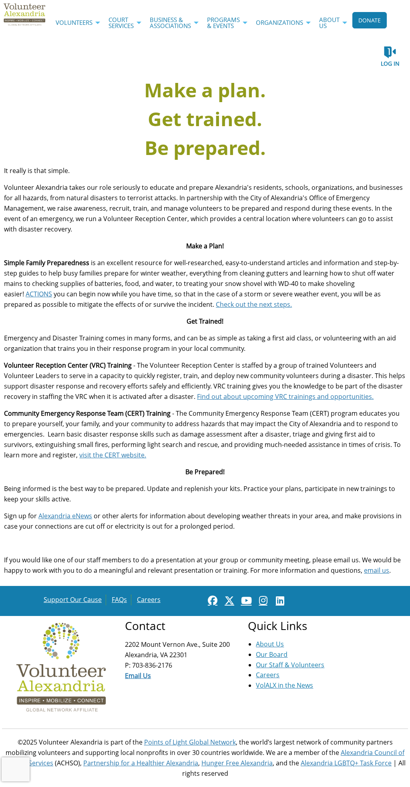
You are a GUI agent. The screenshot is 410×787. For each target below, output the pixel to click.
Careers (149, 599)
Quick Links (277, 625)
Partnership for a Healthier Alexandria (140, 763)
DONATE (369, 20)
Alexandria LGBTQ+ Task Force (346, 763)
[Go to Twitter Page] (228, 600)
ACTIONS (39, 294)
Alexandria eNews (65, 515)
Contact (145, 625)
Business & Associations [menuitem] (170, 23)
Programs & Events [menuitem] (223, 23)
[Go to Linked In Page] (278, 600)
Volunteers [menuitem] (74, 22)
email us (376, 570)
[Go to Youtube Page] (245, 600)
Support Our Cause (73, 599)
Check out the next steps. (254, 304)
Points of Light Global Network (190, 742)
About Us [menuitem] (329, 23)
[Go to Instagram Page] (261, 600)
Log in (390, 63)
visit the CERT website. (112, 455)
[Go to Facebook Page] (211, 600)
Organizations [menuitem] (279, 22)
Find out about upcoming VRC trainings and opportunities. (285, 396)
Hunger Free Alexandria (237, 763)
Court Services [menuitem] (121, 23)
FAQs (119, 599)
